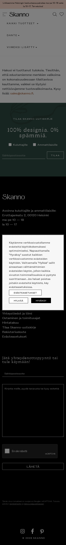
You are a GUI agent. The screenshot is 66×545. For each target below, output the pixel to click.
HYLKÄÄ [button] (18, 300)
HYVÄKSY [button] (41, 300)
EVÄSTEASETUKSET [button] (25, 292)
